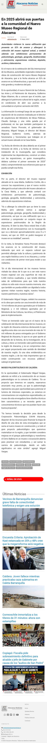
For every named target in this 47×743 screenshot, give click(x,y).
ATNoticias (20, 465)
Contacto (27, 721)
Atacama (5, 461)
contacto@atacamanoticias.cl (12, 728)
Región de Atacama (8, 468)
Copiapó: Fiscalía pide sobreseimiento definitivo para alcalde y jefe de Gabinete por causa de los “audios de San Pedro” (23, 658)
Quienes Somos (29, 711)
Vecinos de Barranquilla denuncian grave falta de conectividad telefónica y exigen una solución (23, 502)
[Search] (42, 4)
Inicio (26, 708)
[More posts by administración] (3, 37)
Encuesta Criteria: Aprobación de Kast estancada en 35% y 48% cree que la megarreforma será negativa (23, 541)
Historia (27, 714)
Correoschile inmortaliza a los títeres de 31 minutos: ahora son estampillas (21, 618)
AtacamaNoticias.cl (8, 465)
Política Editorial (30, 717)
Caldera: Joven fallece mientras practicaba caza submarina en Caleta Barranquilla (21, 580)
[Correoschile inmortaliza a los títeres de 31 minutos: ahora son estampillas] (23, 635)
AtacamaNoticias (28, 461)
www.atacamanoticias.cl (24, 468)
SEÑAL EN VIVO (14, 479)
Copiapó (27, 465)
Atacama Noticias (15, 461)
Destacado (36, 465)
